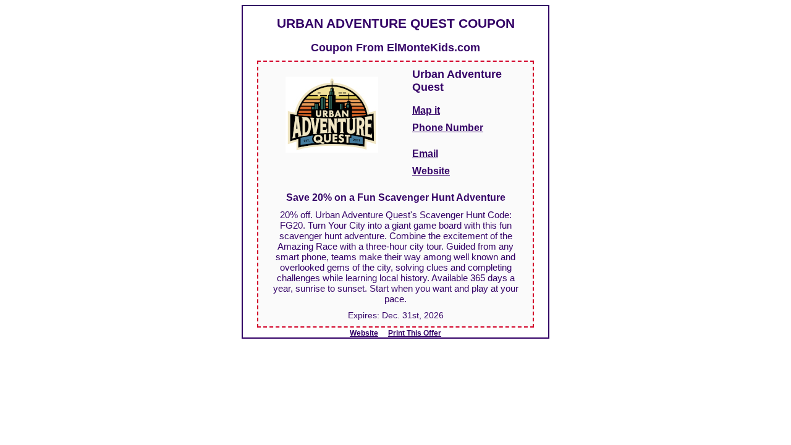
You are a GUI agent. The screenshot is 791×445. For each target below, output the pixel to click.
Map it (426, 110)
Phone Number (447, 127)
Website (431, 171)
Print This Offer (414, 333)
